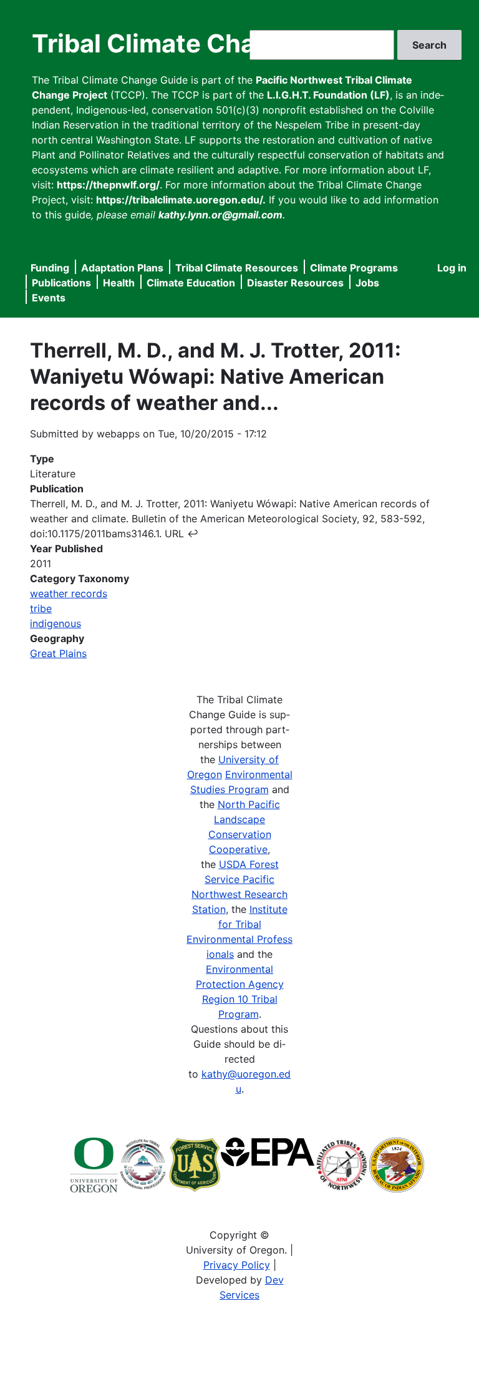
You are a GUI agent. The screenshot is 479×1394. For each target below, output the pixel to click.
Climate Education (191, 282)
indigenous (55, 623)
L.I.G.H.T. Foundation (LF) (328, 95)
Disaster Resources (295, 282)
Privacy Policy (236, 1265)
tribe (41, 608)
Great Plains (58, 653)
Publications (61, 282)
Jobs (367, 282)
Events (48, 297)
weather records (68, 593)
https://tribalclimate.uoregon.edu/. (181, 199)
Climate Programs (354, 267)
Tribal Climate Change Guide (205, 43)
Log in (452, 267)
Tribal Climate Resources (236, 267)
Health (119, 282)
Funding (50, 267)
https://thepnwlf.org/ (108, 184)
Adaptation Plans (122, 267)
